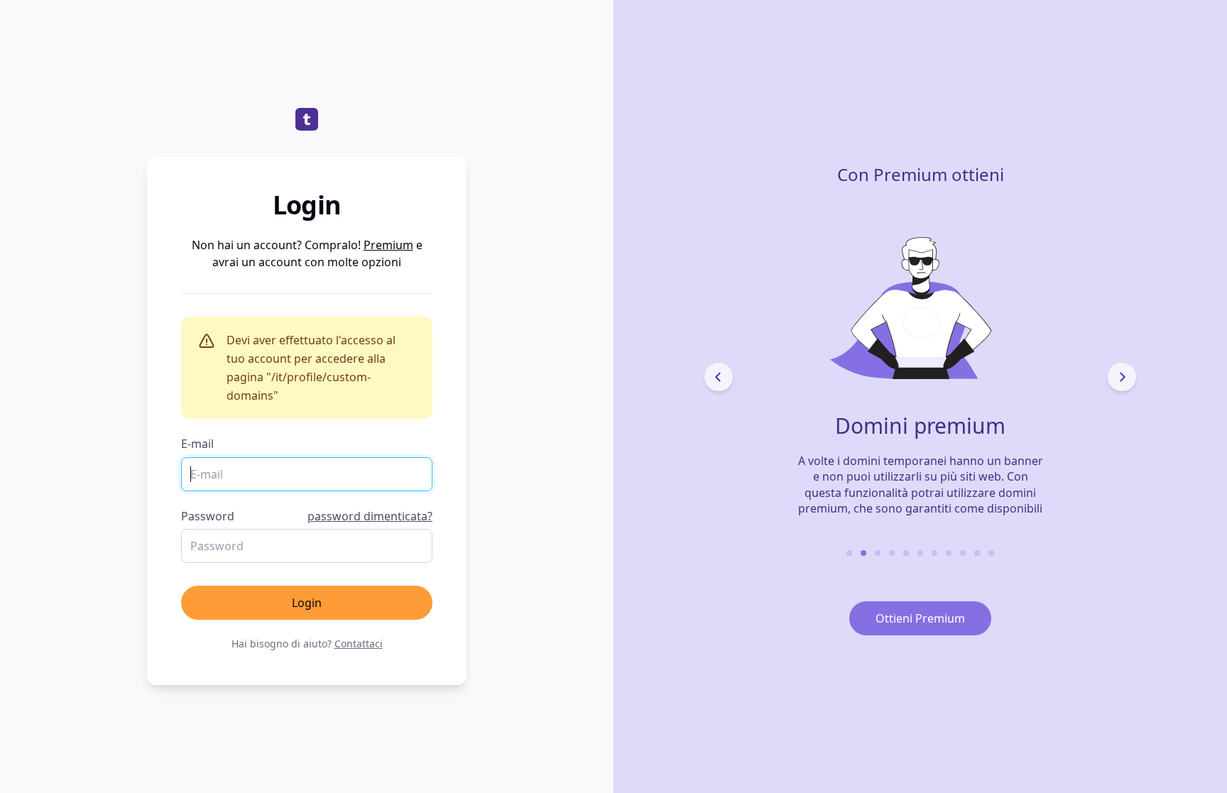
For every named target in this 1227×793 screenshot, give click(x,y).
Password (306, 516)
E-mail (197, 444)
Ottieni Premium (920, 618)
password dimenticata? (369, 516)
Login (307, 603)
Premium (388, 245)
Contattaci (358, 643)
